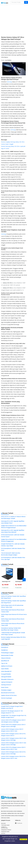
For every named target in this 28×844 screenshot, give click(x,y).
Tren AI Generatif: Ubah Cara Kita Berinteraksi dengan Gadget (10, 554)
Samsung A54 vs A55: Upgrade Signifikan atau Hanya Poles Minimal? (12, 531)
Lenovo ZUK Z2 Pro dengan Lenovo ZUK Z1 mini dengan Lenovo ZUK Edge (13, 721)
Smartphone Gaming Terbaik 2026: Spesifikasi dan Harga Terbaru (11, 629)
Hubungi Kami (5, 831)
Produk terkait (5, 587)
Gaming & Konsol (6, 684)
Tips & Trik (4, 663)
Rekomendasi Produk (7, 655)
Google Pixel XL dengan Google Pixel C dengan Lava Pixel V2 (12, 707)
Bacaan (3, 823)
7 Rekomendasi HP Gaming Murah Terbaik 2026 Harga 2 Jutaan (13, 633)
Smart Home (4, 687)
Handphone (4, 650)
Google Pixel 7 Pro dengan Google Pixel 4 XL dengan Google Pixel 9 (13, 716)
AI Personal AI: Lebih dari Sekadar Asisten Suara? (12, 535)
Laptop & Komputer (6, 682)
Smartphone (4, 647)
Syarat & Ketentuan (4, 827)
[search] (26, 2)
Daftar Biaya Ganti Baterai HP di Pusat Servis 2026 (14, 615)
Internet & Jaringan (6, 698)
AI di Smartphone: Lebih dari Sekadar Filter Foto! (13, 549)
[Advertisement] (14, 21)
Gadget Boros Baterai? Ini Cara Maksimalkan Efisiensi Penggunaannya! (13, 526)
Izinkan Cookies (23, 839)
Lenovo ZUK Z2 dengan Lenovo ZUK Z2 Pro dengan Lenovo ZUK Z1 (13, 734)
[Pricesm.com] (4, 3)
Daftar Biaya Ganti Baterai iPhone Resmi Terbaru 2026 (12, 610)
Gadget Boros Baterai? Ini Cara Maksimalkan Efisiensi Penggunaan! (13, 540)
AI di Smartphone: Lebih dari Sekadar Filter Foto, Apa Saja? (13, 558)
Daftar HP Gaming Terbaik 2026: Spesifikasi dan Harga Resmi (13, 597)
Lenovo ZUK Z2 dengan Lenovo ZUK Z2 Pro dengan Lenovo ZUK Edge (13, 752)
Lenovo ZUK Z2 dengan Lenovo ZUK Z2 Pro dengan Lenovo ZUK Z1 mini (13, 757)
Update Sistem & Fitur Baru (9, 695)
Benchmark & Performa (7, 692)
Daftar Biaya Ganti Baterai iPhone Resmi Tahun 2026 (12, 624)
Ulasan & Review (5, 658)
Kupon (3, 833)
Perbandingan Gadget (7, 652)
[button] (24, 579)
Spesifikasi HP (5, 660)
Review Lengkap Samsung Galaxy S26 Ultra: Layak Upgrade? (13, 638)
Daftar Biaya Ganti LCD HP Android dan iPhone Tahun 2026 (12, 606)
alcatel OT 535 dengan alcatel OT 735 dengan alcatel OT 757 (12, 712)
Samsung (9, 82)
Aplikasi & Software (6, 666)
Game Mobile (5, 668)
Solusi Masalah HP (6, 671)
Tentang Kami (5, 825)
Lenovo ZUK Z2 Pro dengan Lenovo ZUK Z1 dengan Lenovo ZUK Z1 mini (13, 748)
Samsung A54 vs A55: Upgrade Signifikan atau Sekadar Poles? (12, 522)
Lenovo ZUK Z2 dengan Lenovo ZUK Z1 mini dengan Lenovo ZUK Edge (13, 743)
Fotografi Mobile (6, 674)
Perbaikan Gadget (6, 690)
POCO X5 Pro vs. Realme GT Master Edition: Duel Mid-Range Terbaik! (13, 517)
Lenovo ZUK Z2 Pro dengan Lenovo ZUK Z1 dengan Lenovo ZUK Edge (13, 725)
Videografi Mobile (6, 676)
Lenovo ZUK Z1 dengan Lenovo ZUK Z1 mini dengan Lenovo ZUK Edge (13, 739)
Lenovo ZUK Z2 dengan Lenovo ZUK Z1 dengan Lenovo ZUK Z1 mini (12, 730)
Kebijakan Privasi (6, 830)
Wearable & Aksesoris (7, 679)
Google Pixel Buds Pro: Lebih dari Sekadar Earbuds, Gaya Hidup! (13, 544)
